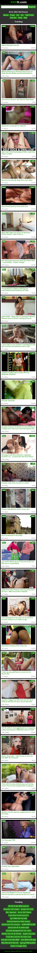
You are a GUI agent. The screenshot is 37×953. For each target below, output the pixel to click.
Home (7, 951)
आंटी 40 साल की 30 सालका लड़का (18, 927)
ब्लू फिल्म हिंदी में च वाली (28, 924)
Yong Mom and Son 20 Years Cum (18, 937)
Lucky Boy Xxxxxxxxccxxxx (19, 915)
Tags (12, 951)
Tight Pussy (29, 15)
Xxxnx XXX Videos (24, 912)
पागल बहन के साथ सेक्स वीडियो (10, 940)
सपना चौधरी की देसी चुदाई (28, 940)
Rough (12, 15)
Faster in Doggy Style (18, 946)
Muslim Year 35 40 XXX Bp (11, 934)
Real (25, 18)
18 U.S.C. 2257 (27, 951)
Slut (17, 15)
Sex (22, 15)
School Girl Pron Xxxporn (11, 924)
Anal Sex (13, 18)
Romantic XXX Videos (11, 909)
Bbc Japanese (11, 912)
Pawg (20, 18)
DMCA (17, 951)
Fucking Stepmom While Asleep (18, 921)
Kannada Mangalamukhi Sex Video (18, 931)
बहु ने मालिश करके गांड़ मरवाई (18, 918)
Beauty (6, 15)
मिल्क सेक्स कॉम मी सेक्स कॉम (10, 943)
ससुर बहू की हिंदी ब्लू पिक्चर (27, 943)
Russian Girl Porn (27, 909)
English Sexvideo (29, 934)
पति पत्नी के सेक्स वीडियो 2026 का (18, 906)
